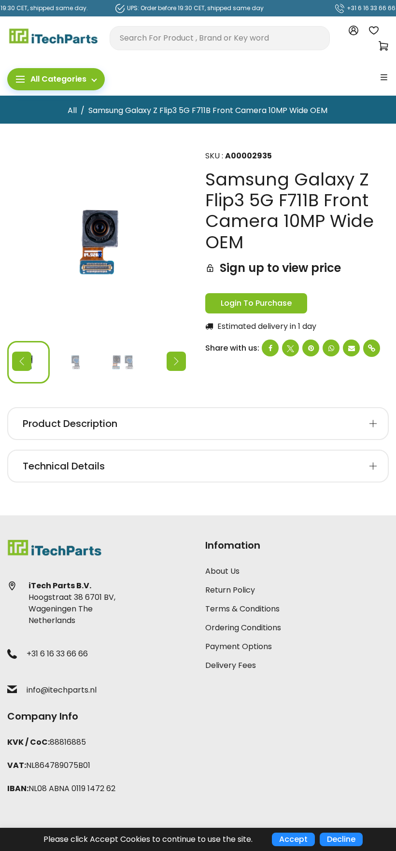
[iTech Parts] (53, 37)
